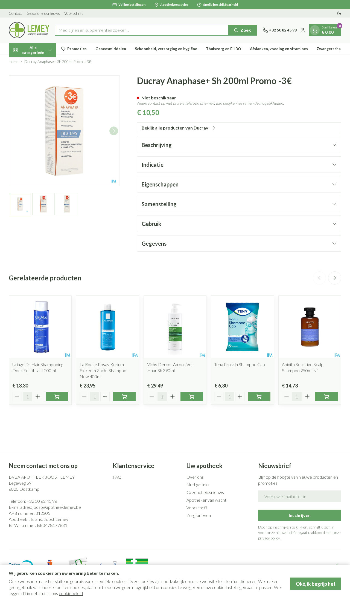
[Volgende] (113, 131)
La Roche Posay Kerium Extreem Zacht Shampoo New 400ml (103, 370)
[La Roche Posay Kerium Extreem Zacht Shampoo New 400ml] (107, 327)
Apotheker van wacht (206, 499)
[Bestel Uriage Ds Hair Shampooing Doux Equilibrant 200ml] (57, 396)
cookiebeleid (71, 593)
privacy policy (269, 538)
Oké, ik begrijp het (316, 584)
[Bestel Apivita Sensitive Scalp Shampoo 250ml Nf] (326, 396)
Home (14, 61)
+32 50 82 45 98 (42, 501)
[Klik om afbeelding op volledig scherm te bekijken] (64, 131)
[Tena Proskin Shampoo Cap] (242, 327)
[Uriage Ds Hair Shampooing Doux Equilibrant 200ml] (40, 327)
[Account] (302, 30)
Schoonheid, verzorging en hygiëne (166, 48)
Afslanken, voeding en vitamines (279, 48)
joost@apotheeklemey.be (57, 507)
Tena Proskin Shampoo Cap (239, 364)
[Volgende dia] (334, 278)
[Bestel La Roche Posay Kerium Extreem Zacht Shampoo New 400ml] (124, 396)
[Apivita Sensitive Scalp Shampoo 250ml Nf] (310, 327)
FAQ (117, 476)
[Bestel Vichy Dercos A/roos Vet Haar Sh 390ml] (191, 396)
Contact (15, 13)
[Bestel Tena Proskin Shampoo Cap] (259, 396)
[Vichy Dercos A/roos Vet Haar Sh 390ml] (175, 327)
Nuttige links (197, 484)
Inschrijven (300, 515)
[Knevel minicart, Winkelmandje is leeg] (315, 30)
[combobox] (141, 30)
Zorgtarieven (198, 515)
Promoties (77, 48)
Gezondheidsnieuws (43, 13)
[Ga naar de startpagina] (29, 30)
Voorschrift (73, 13)
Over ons (195, 476)
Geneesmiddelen (110, 48)
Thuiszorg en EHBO (223, 48)
